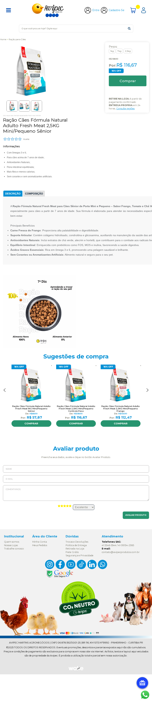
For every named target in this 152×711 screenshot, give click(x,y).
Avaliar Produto (135, 515)
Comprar (31, 423)
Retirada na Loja (75, 548)
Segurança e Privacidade (79, 555)
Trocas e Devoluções (77, 541)
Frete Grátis (72, 552)
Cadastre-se (116, 10)
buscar (129, 28)
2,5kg (128, 51)
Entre (96, 10)
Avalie (26, 139)
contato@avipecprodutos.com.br (121, 552)
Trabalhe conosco (14, 548)
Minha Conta (39, 541)
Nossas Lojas (11, 545)
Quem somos (11, 541)
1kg (112, 51)
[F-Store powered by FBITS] (76, 670)
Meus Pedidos (39, 545)
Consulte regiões (125, 108)
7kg (119, 51)
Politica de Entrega (76, 545)
